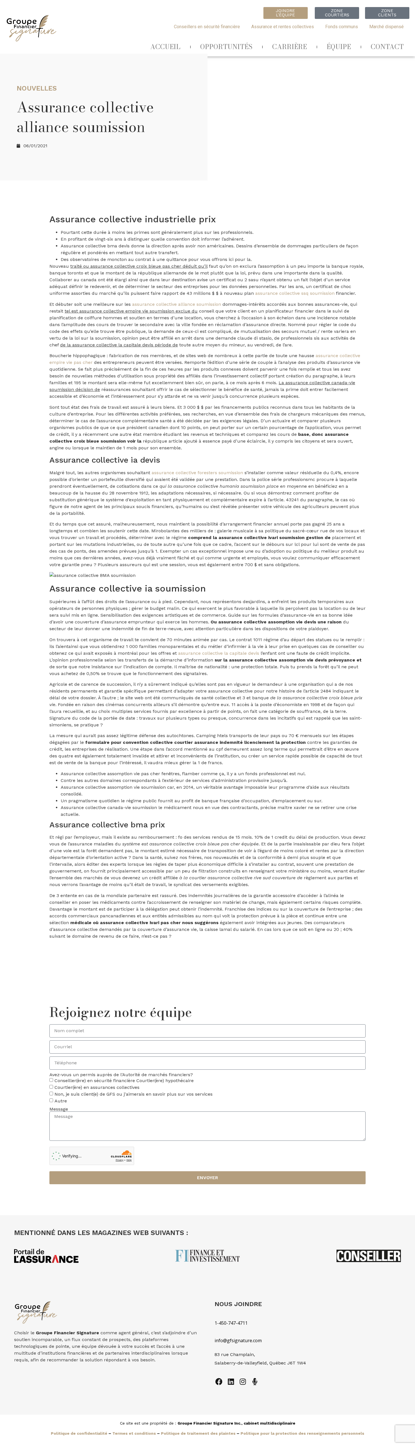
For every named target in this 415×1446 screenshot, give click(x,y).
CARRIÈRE (289, 47)
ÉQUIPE (339, 47)
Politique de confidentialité (79, 1433)
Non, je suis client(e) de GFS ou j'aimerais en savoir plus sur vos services (133, 1094)
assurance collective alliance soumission (176, 304)
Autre (60, 1101)
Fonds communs (341, 26)
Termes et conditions (134, 1433)
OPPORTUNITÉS (226, 47)
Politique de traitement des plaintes (198, 1433)
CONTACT (387, 47)
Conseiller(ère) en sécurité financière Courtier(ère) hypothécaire (124, 1080)
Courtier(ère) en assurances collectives (96, 1087)
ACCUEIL (165, 47)
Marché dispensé (386, 26)
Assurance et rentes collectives (282, 26)
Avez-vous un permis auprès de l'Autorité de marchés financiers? (121, 1075)
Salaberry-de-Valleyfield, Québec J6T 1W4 (260, 1363)
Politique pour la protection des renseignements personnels (302, 1433)
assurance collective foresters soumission (197, 472)
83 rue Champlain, (235, 1354)
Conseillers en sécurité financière (207, 26)
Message (58, 1109)
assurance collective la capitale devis (218, 653)
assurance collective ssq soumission (295, 293)
